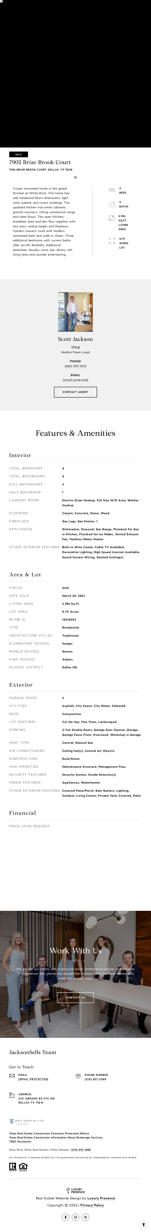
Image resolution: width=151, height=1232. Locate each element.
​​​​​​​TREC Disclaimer (20, 1141)
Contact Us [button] (75, 997)
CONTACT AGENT (75, 392)
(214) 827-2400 (95, 1079)
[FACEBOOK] (65, 1217)
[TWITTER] (85, 1217)
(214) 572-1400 (81, 1149)
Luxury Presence (101, 1198)
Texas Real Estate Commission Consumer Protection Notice (49, 1133)
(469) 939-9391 (75, 366)
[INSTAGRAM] (75, 1217)
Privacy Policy (92, 1205)
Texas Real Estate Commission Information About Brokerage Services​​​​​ (56, 1137)
